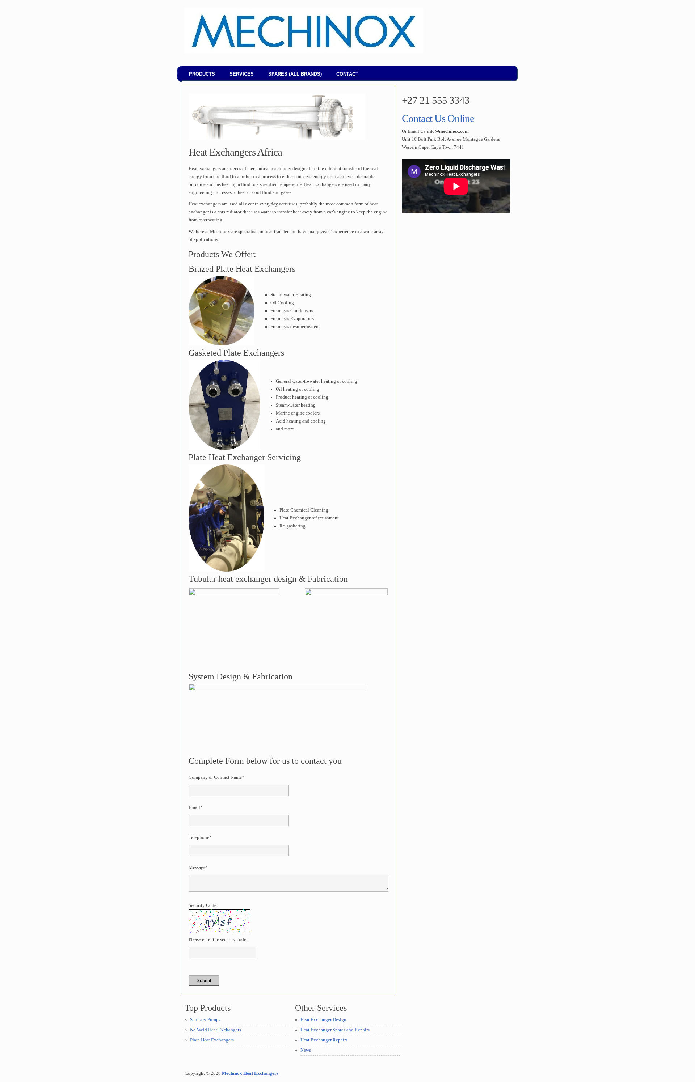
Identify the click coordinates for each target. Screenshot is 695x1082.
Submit (204, 980)
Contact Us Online (438, 118)
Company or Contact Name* (216, 777)
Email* (196, 807)
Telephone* (200, 837)
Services (241, 74)
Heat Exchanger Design (323, 1019)
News (305, 1050)
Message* (198, 867)
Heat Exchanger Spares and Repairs (335, 1029)
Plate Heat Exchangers (212, 1040)
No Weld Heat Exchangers (215, 1029)
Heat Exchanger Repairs (324, 1040)
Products (202, 74)
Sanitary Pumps (205, 1019)
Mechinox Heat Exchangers (250, 1073)
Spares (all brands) (295, 74)
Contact (347, 74)
